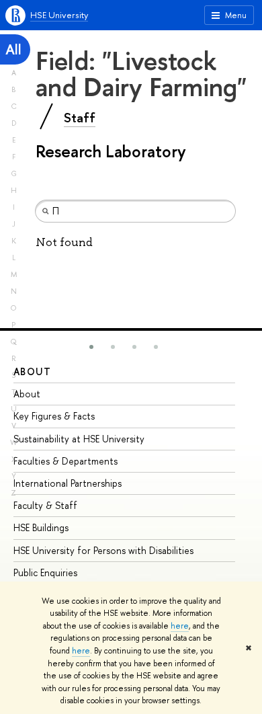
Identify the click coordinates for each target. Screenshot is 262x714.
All (13, 49)
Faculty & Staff (45, 505)
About (32, 371)
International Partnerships (67, 483)
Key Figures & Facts (54, 415)
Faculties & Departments (65, 460)
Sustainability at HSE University (78, 438)
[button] (91, 347)
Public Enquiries (45, 572)
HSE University (59, 15)
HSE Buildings (41, 527)
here (180, 626)
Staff (79, 117)
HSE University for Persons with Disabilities (103, 550)
